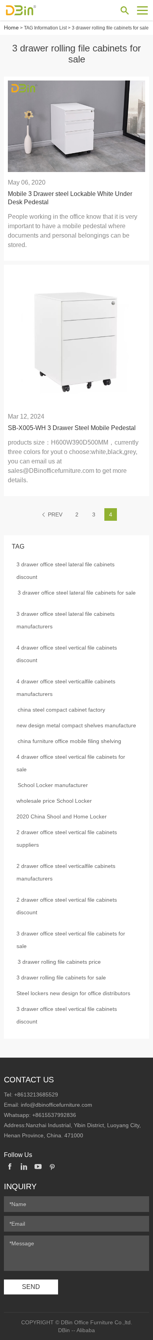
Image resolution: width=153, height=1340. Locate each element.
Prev (55, 514)
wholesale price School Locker (54, 801)
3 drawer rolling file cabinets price (59, 962)
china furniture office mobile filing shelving (69, 741)
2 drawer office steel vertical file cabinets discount (66, 906)
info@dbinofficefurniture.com (56, 1105)
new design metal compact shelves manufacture (76, 725)
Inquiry (20, 1186)
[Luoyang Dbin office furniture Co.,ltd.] (33, 10)
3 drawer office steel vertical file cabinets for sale (70, 939)
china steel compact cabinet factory (61, 710)
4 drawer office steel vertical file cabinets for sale (70, 763)
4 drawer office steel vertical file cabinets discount (66, 653)
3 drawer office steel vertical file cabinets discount (66, 1015)
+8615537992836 (54, 1115)
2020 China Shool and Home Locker (61, 816)
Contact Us (29, 1079)
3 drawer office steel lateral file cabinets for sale (77, 592)
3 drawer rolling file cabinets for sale (61, 977)
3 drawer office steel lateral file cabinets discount (65, 570)
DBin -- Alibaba (76, 1330)
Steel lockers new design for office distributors (73, 993)
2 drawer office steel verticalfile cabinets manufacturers (65, 872)
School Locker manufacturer (53, 785)
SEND (31, 1286)
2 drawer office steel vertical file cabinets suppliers (66, 838)
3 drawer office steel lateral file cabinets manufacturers (65, 620)
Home (11, 27)
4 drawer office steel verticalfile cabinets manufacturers (65, 687)
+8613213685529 (36, 1094)
